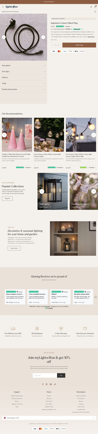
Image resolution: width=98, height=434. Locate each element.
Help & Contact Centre (17, 396)
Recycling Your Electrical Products (81, 412)
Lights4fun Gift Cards (17, 404)
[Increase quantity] (59, 45)
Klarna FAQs (81, 407)
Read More (91, 37)
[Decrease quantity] (52, 45)
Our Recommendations (12, 113)
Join (61, 375)
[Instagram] (46, 384)
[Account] (91, 7)
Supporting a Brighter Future (49, 409)
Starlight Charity (49, 407)
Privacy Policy (81, 398)
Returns (17, 401)
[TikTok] (55, 384)
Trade (17, 407)
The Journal (49, 401)
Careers (49, 396)
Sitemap (81, 404)
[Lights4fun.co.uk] (12, 7)
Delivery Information (17, 398)
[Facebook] (42, 384)
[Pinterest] (51, 384)
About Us (49, 398)
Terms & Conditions (81, 396)
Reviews (81, 401)
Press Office (49, 404)
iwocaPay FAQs (81, 409)
